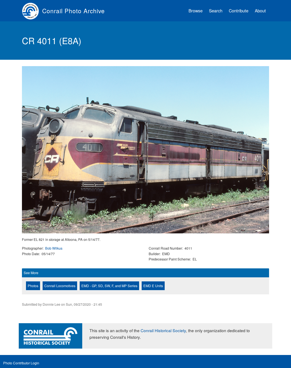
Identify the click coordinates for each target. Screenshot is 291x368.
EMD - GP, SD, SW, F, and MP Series (109, 285)
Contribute (238, 10)
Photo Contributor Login (21, 363)
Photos (33, 285)
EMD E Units (153, 285)
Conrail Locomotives (59, 285)
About (260, 10)
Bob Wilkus (53, 248)
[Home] (32, 10)
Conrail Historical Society (163, 330)
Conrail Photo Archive (73, 10)
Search (215, 10)
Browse (196, 10)
